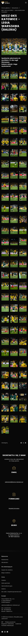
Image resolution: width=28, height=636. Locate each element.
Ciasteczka (18, 623)
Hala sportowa (5, 583)
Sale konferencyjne (6, 586)
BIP (2, 622)
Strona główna (5, 8)
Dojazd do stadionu (7, 570)
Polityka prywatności (10, 622)
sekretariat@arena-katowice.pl (14, 482)
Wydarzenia (4, 559)
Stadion (3, 580)
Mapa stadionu (5, 572)
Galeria (3, 588)
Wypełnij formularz (14, 508)
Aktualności (15, 8)
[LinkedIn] (25, 443)
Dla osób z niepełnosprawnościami (11, 591)
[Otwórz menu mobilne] (26, 2)
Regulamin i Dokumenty (7, 623)
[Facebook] (21, 443)
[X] (23, 443)
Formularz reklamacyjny (7, 625)
